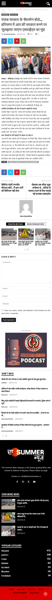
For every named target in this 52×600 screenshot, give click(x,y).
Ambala (4, 563)
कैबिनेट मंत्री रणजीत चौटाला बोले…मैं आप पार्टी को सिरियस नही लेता (12, 187)
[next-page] (27, 249)
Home (3, 10)
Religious (34, 593)
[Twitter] (10, 41)
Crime (4, 559)
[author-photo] (26, 206)
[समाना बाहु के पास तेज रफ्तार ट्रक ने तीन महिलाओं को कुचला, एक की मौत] (26, 234)
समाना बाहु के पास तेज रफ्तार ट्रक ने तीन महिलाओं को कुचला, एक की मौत (25, 243)
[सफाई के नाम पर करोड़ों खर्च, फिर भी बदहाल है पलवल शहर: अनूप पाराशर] (43, 234)
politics (14, 15)
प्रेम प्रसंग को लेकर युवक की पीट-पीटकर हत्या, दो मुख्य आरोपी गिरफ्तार (9, 243)
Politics (31, 589)
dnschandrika (9, 34)
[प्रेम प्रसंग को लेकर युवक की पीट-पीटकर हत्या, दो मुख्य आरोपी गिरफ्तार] (9, 234)
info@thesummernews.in (31, 476)
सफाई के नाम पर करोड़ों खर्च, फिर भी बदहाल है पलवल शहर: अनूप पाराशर (42, 243)
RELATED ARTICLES (15, 224)
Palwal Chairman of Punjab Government (23, 162)
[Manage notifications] (45, 594)
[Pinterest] (17, 41)
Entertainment (20, 593)
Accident (5, 567)
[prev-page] (24, 249)
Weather (5, 571)
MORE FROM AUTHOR (35, 224)
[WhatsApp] (23, 41)
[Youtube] (34, 482)
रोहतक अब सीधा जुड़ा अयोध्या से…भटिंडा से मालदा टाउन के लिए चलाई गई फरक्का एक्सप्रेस (39, 189)
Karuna (4, 395)
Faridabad (5, 575)
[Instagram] (23, 482)
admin (4, 383)
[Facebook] (4, 41)
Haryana (10, 10)
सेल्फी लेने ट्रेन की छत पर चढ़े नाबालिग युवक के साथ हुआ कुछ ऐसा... (24, 379)
